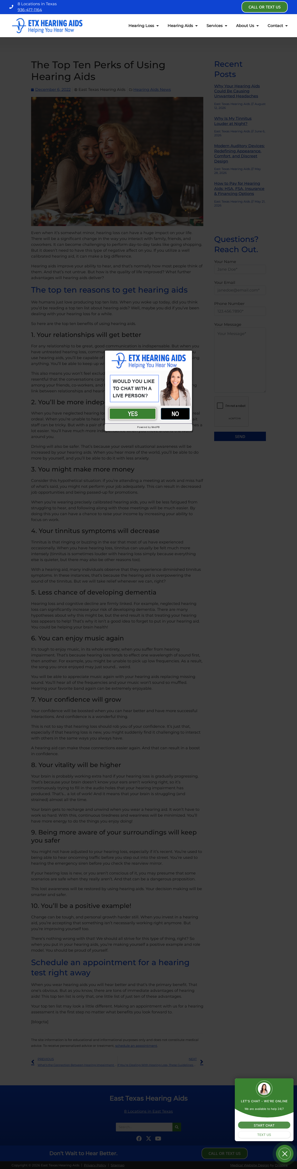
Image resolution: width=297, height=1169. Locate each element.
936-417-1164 (30, 9)
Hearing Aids (180, 25)
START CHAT (264, 1125)
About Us (245, 25)
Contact (275, 25)
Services (215, 25)
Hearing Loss (141, 25)
